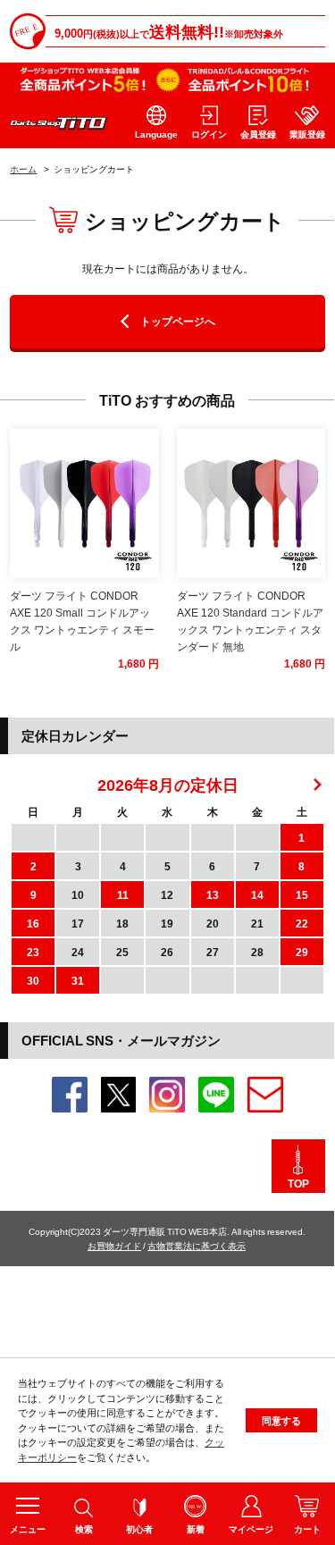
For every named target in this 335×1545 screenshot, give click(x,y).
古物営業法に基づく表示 (196, 1245)
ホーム (23, 168)
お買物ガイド (114, 1245)
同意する (281, 1420)
